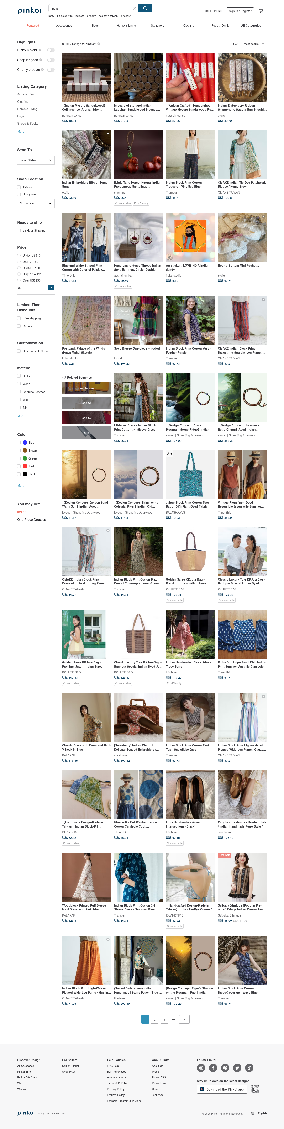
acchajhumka (123, 275)
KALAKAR (68, 755)
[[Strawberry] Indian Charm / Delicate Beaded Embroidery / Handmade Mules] (138, 717)
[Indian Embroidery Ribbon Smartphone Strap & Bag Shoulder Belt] (242, 77)
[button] (51, 287)
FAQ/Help (113, 1065)
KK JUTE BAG (175, 589)
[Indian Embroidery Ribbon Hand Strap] (86, 154)
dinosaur (126, 16)
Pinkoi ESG (159, 1077)
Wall (19, 1083)
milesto (79, 16)
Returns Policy (116, 1094)
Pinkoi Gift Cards (27, 1077)
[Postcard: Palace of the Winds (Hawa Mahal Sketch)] (86, 320)
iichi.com (157, 1094)
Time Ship (68, 275)
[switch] (36, 50)
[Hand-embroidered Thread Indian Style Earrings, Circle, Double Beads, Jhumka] (138, 237)
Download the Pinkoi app (224, 1089)
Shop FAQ (68, 1071)
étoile (221, 115)
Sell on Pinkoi (213, 11)
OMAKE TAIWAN (229, 192)
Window (22, 1089)
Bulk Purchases (116, 1071)
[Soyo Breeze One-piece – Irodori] (138, 320)
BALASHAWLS (175, 512)
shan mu (120, 192)
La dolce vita (65, 16)
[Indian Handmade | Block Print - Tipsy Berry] (190, 634)
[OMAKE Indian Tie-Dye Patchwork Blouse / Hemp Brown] (242, 154)
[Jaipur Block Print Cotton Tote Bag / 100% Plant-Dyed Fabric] (190, 474)
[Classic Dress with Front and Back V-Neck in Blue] (86, 717)
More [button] (20, 131)
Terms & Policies (117, 1083)
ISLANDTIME (70, 832)
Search (145, 8)
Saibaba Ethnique (229, 915)
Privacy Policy (116, 1089)
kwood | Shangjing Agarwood (185, 435)
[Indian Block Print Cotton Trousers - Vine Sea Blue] (190, 154)
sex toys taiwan (108, 16)
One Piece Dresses (31, 519)
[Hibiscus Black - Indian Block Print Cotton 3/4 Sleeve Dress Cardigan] (138, 397)
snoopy (91, 16)
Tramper (171, 192)
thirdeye (171, 672)
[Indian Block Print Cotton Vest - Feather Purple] (190, 320)
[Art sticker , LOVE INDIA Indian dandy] (190, 237)
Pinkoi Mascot (160, 1083)
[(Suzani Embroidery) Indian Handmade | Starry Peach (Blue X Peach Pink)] (138, 960)
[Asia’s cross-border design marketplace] (29, 10)
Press (155, 1071)
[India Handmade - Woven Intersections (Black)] (190, 794)
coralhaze (120, 755)
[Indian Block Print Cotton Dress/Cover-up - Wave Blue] (242, 960)
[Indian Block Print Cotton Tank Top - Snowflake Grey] (190, 717)
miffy (51, 16)
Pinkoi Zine (24, 1071)
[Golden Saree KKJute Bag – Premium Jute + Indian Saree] (190, 551)
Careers (156, 1089)
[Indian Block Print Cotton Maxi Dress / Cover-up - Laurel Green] (138, 551)
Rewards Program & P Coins (124, 1100)
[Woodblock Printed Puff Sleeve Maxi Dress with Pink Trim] (86, 877)
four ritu (119, 358)
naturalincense (71, 115)
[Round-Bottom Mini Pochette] (242, 237)
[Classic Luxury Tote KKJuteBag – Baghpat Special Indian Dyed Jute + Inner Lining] (242, 551)
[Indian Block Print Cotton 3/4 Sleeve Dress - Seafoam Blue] (138, 877)
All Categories (25, 1065)
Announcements (117, 1077)
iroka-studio (173, 275)
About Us (157, 1065)
